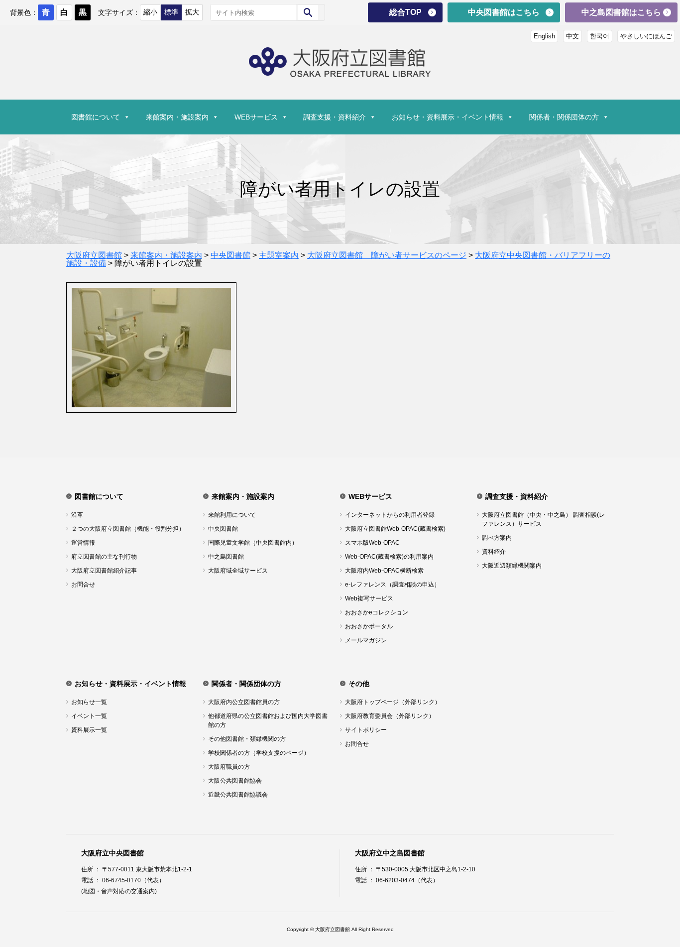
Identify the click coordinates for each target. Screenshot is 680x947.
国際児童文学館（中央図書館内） (253, 542)
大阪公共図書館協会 (235, 780)
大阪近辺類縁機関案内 (512, 565)
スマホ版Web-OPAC (372, 542)
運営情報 (83, 542)
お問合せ (83, 584)
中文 (572, 36)
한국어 (599, 36)
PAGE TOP (657, 908)
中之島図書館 (226, 556)
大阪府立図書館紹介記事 (104, 570)
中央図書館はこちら (504, 12)
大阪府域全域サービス (238, 570)
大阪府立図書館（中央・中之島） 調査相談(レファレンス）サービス (543, 519)
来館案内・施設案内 (177, 117)
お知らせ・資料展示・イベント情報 (447, 117)
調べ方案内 (497, 537)
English (544, 36)
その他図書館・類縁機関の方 (247, 738)
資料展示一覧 (89, 729)
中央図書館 (223, 528)
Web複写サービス (369, 598)
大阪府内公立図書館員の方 (244, 702)
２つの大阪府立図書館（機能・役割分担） (128, 528)
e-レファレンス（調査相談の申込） (392, 584)
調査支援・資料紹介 (334, 117)
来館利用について (232, 514)
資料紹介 (494, 551)
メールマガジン (366, 640)
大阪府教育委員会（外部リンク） (390, 715)
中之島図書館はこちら (621, 12)
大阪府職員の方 (229, 766)
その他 (358, 684)
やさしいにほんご (646, 36)
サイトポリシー (366, 729)
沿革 (77, 514)
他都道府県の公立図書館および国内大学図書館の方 (268, 720)
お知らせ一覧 (89, 702)
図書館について (95, 117)
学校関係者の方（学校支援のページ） (259, 752)
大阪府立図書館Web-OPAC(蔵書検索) (395, 528)
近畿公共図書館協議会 (238, 794)
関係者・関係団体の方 (564, 117)
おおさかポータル (369, 626)
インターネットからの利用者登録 (390, 514)
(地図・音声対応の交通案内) (119, 891)
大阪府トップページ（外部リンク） (393, 702)
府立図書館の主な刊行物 (104, 556)
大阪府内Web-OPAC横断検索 (384, 570)
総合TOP (405, 12)
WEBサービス (256, 117)
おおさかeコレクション (376, 612)
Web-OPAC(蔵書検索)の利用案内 (389, 556)
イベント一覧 (89, 715)
